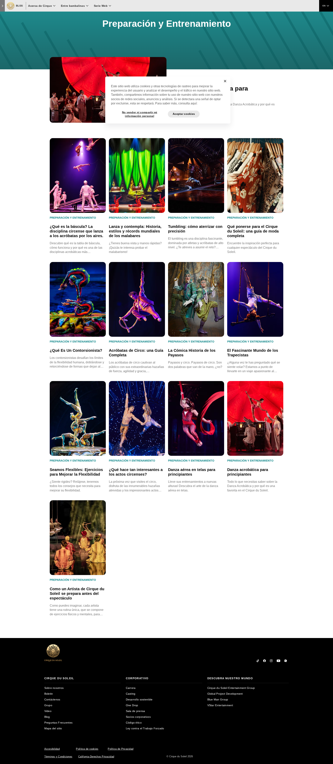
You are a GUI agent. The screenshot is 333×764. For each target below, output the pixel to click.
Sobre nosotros (54, 687)
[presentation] (82, 678)
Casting (130, 693)
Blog (47, 716)
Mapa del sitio (53, 728)
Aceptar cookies (184, 113)
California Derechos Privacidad (96, 756)
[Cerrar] (225, 81)
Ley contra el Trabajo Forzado (145, 728)
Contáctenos (52, 699)
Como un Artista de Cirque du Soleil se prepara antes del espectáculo (77, 593)
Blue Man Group (217, 699)
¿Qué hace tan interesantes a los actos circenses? (136, 472)
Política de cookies (87, 748)
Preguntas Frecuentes (58, 722)
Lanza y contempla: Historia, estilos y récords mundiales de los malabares (135, 231)
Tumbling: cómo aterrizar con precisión (195, 228)
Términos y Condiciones (58, 756)
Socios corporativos (138, 716)
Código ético (134, 722)
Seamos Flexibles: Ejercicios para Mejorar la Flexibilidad (76, 472)
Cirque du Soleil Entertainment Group (231, 687)
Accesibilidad (52, 748)
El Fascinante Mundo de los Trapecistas (252, 352)
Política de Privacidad (120, 748)
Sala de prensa (135, 711)
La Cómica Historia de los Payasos (191, 352)
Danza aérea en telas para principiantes (191, 472)
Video (47, 711)
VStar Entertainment (220, 705)
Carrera (131, 687)
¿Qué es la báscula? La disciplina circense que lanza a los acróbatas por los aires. (76, 231)
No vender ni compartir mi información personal (139, 114)
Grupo (48, 705)
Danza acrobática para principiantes (247, 472)
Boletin (48, 693)
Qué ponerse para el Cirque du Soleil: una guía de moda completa (253, 231)
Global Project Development (225, 693)
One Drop (132, 705)
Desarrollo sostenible (139, 699)
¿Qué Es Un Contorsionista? (76, 350)
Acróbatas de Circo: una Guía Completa (136, 352)
